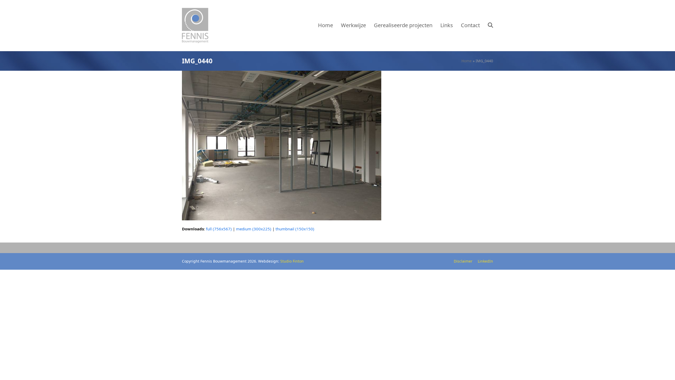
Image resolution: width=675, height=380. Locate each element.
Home (466, 60)
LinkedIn (485, 261)
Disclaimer (463, 261)
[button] (490, 25)
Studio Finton (292, 261)
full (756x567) (219, 228)
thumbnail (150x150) (295, 228)
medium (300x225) (253, 228)
